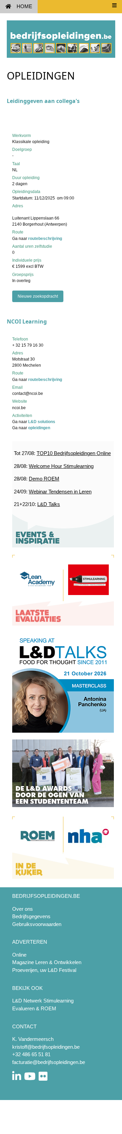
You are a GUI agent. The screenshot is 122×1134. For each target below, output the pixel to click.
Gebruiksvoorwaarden (36, 924)
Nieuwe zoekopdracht (38, 296)
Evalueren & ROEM (34, 1008)
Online (19, 955)
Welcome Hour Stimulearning (61, 466)
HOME (24, 6)
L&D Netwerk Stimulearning (43, 1001)
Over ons (22, 909)
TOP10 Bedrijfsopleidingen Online (74, 453)
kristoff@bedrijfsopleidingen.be (46, 1047)
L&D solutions (41, 421)
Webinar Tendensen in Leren (60, 491)
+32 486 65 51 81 (31, 1054)
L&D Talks (48, 504)
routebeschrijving (45, 238)
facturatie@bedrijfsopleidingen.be (48, 1062)
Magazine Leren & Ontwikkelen (46, 962)
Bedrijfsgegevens (31, 916)
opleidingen (39, 427)
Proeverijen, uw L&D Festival (44, 970)
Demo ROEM (44, 479)
